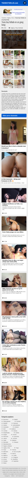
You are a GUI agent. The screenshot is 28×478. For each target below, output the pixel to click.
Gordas (17, 432)
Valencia (5, 457)
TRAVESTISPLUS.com (9, 3)
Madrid (16, 419)
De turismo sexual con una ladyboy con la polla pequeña (14, 402)
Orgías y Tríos (10, 18)
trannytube (6, 427)
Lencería (15, 438)
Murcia (14, 453)
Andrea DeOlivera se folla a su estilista (12, 204)
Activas (5, 459)
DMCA (12, 476)
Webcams (5, 451)
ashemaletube (16, 425)
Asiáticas (13, 429)
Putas (4, 449)
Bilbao (4, 453)
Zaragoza (15, 457)
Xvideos (5, 425)
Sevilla (14, 455)
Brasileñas (15, 459)
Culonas (15, 430)
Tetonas (14, 449)
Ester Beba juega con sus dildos (12, 232)
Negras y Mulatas (7, 446)
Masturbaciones (7, 444)
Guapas (5, 434)
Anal (4, 429)
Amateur (16, 427)
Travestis (4, 18)
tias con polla (17, 451)
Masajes (16, 442)
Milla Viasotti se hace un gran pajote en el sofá (12, 289)
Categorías (7, 476)
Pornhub (20, 28)
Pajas (17, 447)
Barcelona (5, 419)
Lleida (4, 440)
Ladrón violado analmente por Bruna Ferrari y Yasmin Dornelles (13, 374)
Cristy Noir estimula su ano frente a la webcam (13, 345)
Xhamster (15, 423)
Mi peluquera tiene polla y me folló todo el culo (14, 317)
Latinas (5, 438)
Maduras (14, 440)
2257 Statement (20, 476)
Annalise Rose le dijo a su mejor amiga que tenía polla (12, 261)
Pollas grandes (6, 421)
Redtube (5, 423)
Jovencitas (16, 436)
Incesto (15, 434)
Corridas (5, 430)
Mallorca (5, 455)
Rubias (4, 463)
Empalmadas (6, 432)
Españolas (15, 461)
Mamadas (5, 442)
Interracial (5, 436)
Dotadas (5, 461)
